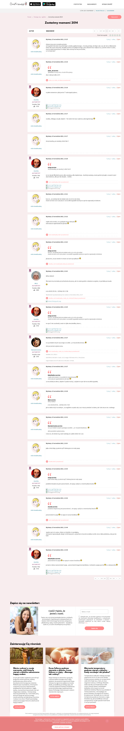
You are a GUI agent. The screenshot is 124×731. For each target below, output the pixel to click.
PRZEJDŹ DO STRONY (62, 727)
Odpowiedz (114, 17)
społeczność (107, 4)
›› (118, 30)
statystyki (78, 4)
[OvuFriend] (18, 5)
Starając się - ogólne (40, 17)
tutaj (86, 623)
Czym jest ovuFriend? (87, 10)
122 (110, 31)
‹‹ (94, 30)
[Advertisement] (17, 40)
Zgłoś (118, 39)
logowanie (110, 10)
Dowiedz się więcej (65, 722)
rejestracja (100, 10)
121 (107, 31)
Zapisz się (94, 628)
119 (101, 31)
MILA (36, 283)
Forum (29, 17)
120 (104, 31)
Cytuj (108, 39)
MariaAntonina (36, 350)
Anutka (36, 100)
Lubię (113, 39)
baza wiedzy (91, 4)
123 (113, 31)
